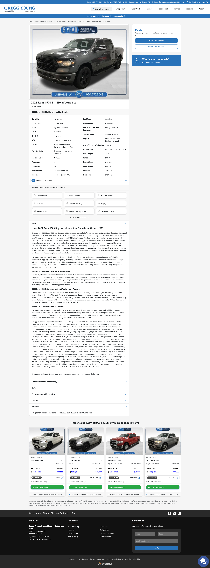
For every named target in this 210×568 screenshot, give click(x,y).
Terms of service (106, 536)
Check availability (41, 487)
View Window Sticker (44, 180)
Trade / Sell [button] (163, 9)
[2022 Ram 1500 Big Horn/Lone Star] (163, 441)
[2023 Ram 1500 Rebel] (85, 441)
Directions (104, 526)
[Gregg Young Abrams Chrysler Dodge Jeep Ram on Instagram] (173, 513)
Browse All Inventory (156, 40)
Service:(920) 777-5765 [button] (41, 539)
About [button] (201, 9)
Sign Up (156, 548)
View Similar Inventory (156, 46)
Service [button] (177, 9)
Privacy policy (73, 536)
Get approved (73, 533)
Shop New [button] (120, 9)
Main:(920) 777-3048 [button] (40, 536)
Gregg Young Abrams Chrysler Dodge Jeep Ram (47, 21)
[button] (136, 2)
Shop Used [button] (135, 9)
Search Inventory (102, 9)
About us (71, 530)
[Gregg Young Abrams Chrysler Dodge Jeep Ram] (20, 9)
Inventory (72, 21)
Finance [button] (149, 9)
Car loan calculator (107, 533)
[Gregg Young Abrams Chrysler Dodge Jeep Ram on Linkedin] (178, 513)
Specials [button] (189, 9)
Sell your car (104, 530)
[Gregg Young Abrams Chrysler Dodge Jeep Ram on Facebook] (168, 513)
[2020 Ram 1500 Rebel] (47, 441)
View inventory (73, 526)
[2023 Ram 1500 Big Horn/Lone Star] (124, 441)
